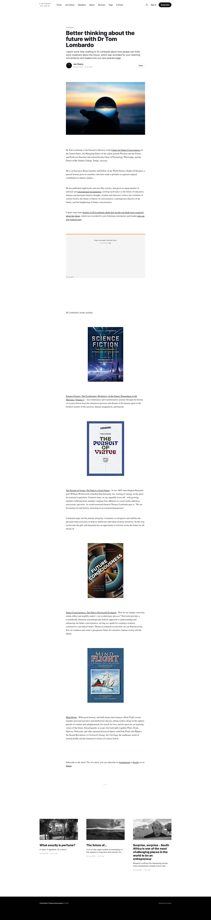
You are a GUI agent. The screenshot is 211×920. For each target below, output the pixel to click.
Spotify (136, 762)
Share (141, 65)
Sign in (153, 5)
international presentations (89, 191)
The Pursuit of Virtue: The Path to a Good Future (88, 490)
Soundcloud (124, 762)
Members (82, 5)
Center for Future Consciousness (125, 149)
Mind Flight (71, 717)
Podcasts (70, 27)
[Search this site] (147, 5)
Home (59, 5)
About (92, 5)
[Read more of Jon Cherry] (69, 65)
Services (101, 5)
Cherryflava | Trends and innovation (51, 903)
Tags (111, 5)
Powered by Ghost (165, 903)
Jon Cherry (70, 5)
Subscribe (165, 5)
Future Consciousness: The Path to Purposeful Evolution (91, 612)
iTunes (69, 765)
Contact (119, 5)
